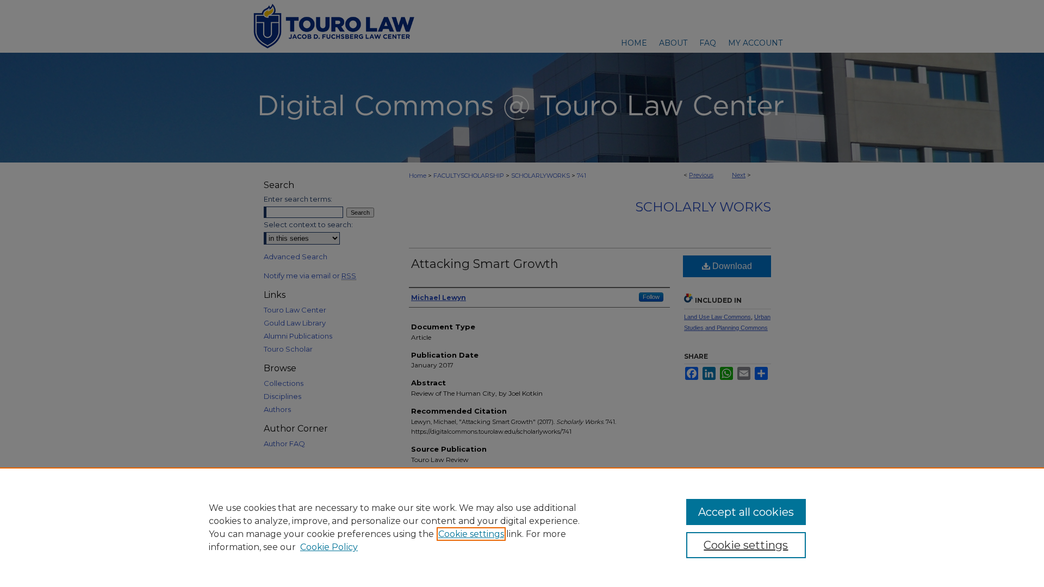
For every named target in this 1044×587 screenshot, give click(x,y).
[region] (522, 527)
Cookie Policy (329, 547)
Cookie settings (471, 534)
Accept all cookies (746, 512)
